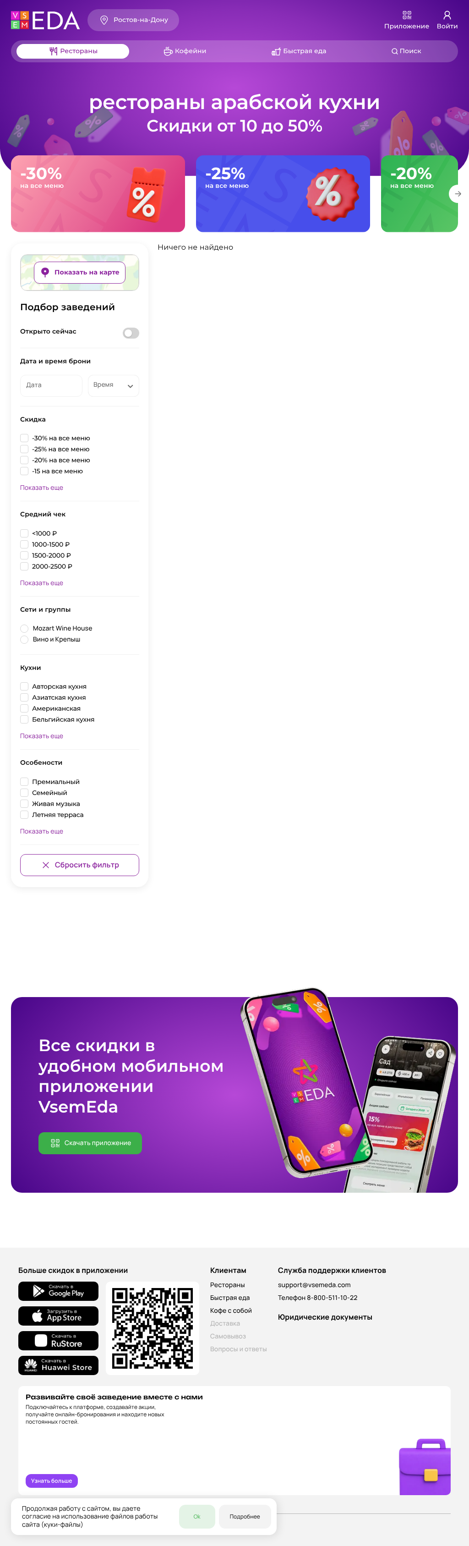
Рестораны (227, 1285)
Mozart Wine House (63, 628)
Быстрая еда (230, 1298)
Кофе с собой (231, 1310)
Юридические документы (325, 1317)
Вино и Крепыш (56, 639)
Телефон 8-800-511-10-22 (317, 1298)
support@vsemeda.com (314, 1285)
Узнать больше (51, 1481)
